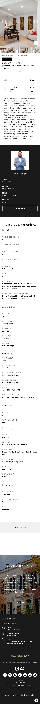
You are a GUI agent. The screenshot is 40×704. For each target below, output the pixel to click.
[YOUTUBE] (25, 675)
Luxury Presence (25, 685)
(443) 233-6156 (11, 635)
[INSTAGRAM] (10, 675)
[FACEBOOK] (5, 675)
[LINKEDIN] (15, 675)
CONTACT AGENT (20, 208)
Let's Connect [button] (20, 602)
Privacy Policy (28, 695)
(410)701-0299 (8, 188)
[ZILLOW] (30, 675)
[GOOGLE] (35, 675)
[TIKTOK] (20, 675)
